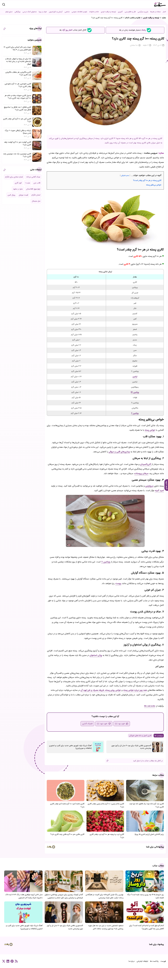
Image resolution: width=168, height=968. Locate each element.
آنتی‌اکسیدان (145, 464)
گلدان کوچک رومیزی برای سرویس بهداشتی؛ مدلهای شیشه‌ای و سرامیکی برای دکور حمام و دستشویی (64, 896)
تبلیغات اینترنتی (142, 961)
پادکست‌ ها (154, 961)
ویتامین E (135, 413)
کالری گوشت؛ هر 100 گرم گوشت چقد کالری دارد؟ (17, 143)
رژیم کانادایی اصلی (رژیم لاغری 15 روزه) (149, 834)
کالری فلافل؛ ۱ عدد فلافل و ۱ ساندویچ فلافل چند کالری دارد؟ (17, 108)
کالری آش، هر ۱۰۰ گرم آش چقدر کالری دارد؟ (17, 120)
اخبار (164, 11)
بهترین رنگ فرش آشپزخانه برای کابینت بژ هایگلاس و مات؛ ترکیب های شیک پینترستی (104, 896)
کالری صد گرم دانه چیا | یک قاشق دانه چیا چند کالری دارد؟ (146, 805)
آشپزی (120, 11)
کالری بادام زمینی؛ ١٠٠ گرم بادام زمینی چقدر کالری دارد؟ (106, 805)
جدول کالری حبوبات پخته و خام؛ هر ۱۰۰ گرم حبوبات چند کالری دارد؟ (18, 96)
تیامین (135, 376)
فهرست (163, 961)
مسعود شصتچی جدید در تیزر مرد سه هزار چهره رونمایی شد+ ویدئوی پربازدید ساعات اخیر (105, 927)
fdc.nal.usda (149, 706)
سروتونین (149, 486)
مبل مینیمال (36, 201)
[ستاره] (160, 4)
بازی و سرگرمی (143, 11)
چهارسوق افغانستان (33, 188)
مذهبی (67, 11)
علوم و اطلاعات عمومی (79, 11)
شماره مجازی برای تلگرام (14, 176)
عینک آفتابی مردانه (33, 176)
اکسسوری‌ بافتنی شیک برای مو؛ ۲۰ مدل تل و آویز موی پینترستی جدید (131, 746)
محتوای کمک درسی (30, 11)
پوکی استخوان (96, 655)
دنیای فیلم (9, 11)
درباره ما (132, 961)
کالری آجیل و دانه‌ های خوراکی (140, 735)
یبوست (118, 583)
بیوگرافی (17, 11)
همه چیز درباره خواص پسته (135, 690)
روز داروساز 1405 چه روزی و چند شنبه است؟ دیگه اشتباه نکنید (145, 896)
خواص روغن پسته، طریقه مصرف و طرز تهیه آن (101, 690)
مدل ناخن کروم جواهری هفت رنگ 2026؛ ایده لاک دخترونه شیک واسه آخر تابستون (24, 896)
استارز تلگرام (36, 194)
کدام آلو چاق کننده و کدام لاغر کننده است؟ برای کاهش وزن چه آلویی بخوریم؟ (146, 927)
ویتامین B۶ (135, 392)
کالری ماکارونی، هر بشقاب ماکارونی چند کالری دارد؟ (18, 73)
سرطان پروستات (141, 473)
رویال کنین (11, 194)
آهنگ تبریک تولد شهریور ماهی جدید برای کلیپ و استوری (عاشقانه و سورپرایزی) (70, 746)
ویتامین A (105, 561)
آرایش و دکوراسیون (55, 11)
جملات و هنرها (155, 11)
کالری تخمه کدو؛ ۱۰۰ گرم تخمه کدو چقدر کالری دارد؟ (67, 805)
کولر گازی (18, 182)
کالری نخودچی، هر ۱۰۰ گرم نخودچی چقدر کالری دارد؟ (18, 85)
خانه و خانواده (94, 11)
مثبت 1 (27, 182)
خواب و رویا (43, 11)
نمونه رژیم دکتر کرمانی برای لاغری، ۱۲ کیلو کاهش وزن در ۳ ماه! (17, 48)
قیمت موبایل (23, 194)
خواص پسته (150, 430)
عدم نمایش (125, 175)
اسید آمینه (159, 490)
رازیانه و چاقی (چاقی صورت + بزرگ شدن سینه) (18, 131)
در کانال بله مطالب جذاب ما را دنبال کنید (148, 760)
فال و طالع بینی (130, 11)
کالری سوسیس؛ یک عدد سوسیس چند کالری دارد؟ (17, 155)
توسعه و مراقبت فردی (108, 11)
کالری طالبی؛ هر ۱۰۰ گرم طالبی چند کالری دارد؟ (67, 834)
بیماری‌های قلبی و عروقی (119, 451)
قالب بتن (36, 182)
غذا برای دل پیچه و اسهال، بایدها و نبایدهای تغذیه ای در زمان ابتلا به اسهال (18, 61)
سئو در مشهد (18, 188)
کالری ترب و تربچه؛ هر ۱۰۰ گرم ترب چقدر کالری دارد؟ (107, 836)
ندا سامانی (134, 45)
